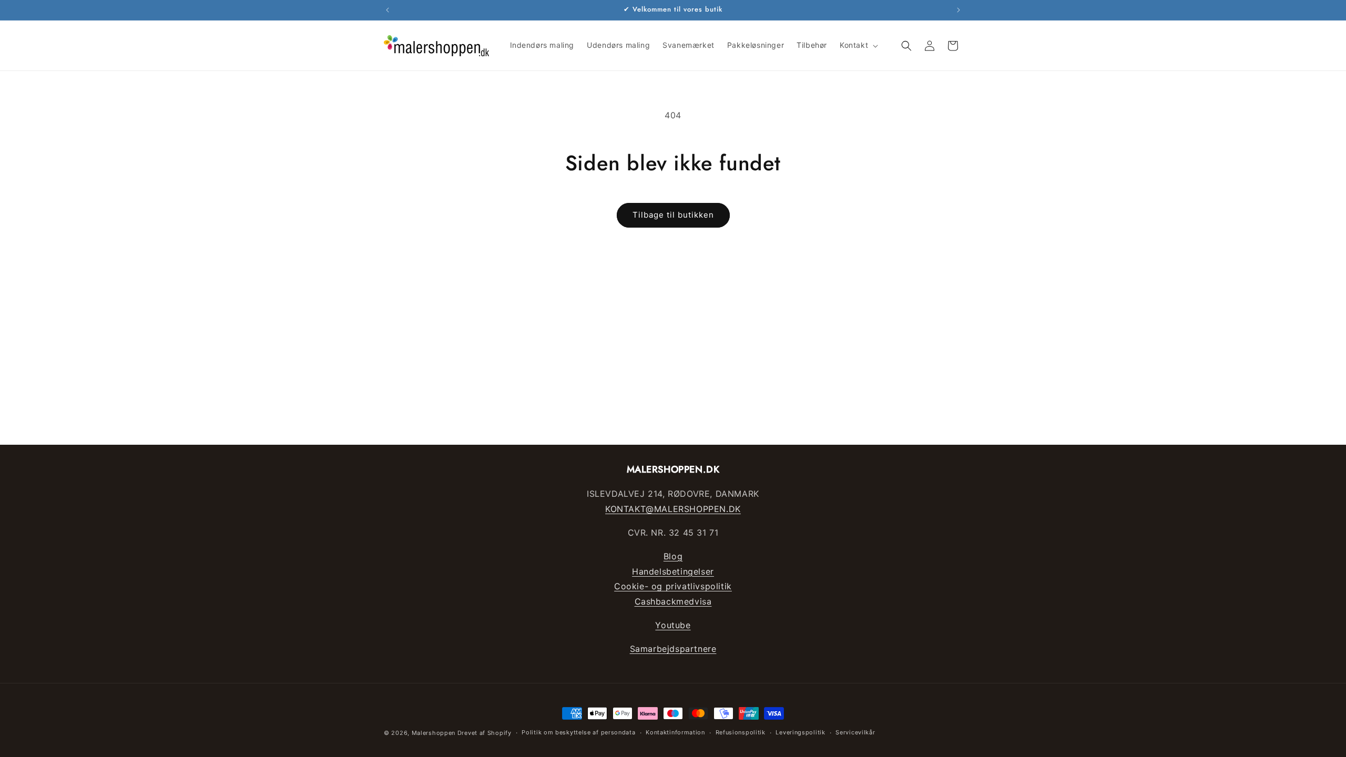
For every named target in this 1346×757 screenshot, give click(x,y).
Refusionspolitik (741, 732)
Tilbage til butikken (673, 215)
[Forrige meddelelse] (387, 10)
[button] (857, 45)
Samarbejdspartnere (673, 648)
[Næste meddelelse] (958, 10)
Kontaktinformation (675, 732)
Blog (673, 556)
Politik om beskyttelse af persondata (578, 732)
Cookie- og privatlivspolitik (673, 586)
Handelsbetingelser (673, 571)
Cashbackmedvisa (673, 601)
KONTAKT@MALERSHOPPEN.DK (673, 509)
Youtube (672, 625)
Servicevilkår (855, 732)
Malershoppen (433, 732)
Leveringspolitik (800, 732)
